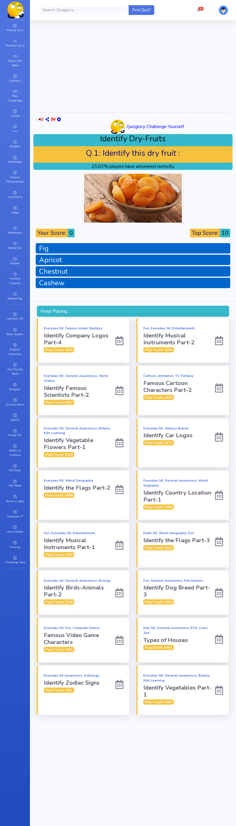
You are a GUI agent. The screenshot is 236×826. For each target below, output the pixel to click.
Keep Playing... (55, 311)
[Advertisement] (133, 758)
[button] (198, 10)
